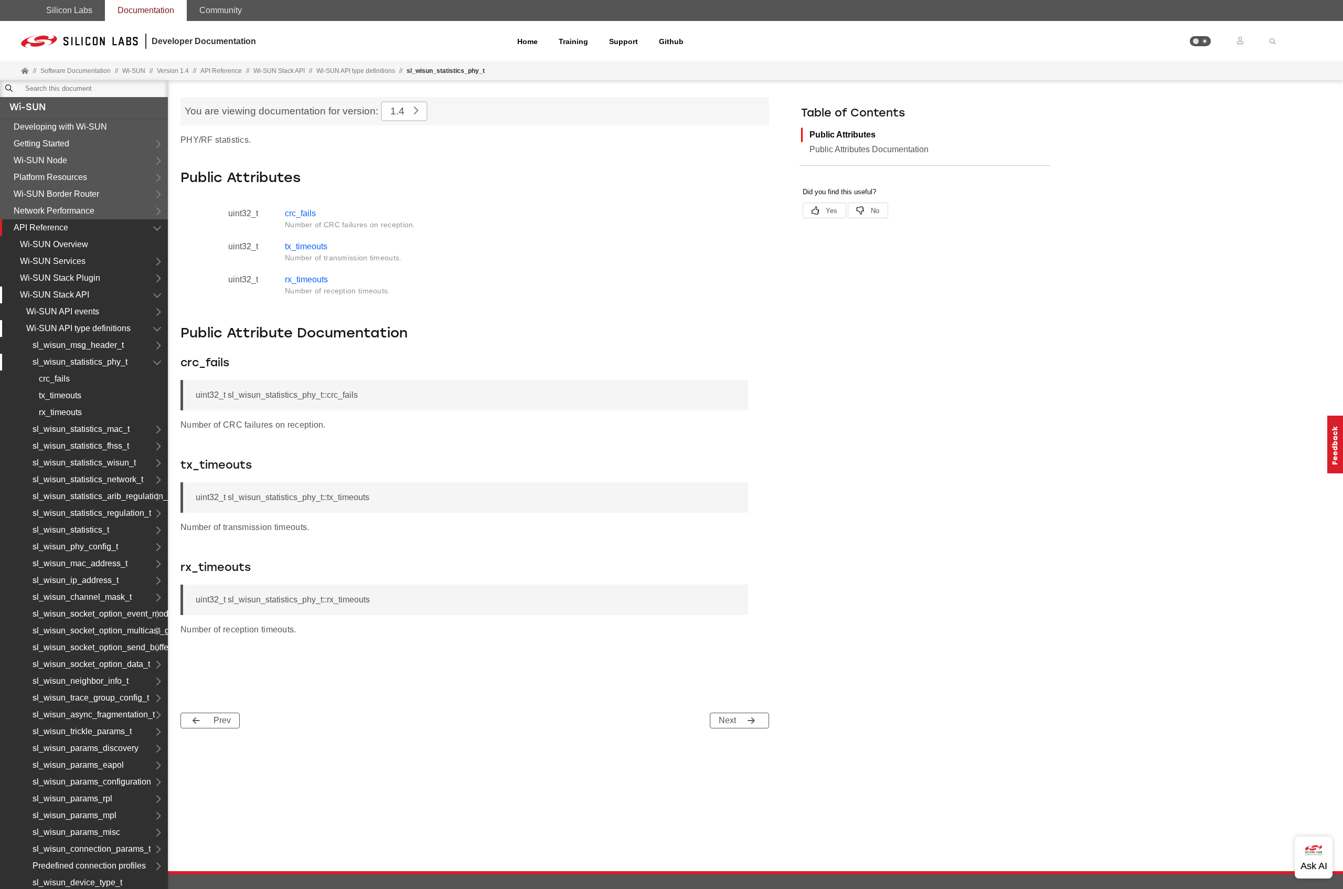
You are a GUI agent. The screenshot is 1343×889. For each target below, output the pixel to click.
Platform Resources (50, 177)
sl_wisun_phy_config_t (75, 546)
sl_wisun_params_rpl (72, 798)
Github (671, 41)
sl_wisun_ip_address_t (76, 580)
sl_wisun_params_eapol (78, 764)
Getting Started (41, 143)
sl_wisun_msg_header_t (78, 345)
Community (220, 10)
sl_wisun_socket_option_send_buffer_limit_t (100, 647)
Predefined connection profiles (89, 865)
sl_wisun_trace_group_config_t (91, 697)
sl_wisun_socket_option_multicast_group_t (100, 630)
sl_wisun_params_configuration (92, 781)
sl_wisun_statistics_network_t (88, 479)
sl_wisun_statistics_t (71, 529)
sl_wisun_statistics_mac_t (81, 429)
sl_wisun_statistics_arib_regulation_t (100, 496)
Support (623, 41)
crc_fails (54, 378)
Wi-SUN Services (53, 261)
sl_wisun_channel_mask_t (82, 596)
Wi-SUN (27, 108)
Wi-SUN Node (40, 160)
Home (527, 41)
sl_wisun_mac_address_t (80, 563)
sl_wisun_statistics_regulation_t (92, 513)
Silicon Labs (69, 10)
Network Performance (54, 210)
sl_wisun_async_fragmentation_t (94, 714)
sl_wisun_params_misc (76, 832)
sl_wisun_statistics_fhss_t (81, 445)
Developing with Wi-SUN (60, 126)
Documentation (146, 10)
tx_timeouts (60, 395)
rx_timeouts (60, 412)
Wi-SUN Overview (54, 244)
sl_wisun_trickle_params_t (82, 731)
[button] (1200, 41)
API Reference (41, 227)
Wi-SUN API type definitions (355, 71)
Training (573, 41)
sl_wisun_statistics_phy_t (80, 361)
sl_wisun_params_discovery (85, 748)
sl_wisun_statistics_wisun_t (84, 462)
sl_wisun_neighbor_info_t (81, 680)
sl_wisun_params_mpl (74, 815)
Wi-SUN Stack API (279, 71)
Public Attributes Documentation (869, 149)
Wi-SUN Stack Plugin (60, 277)
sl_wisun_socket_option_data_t (91, 664)
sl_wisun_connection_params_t (92, 848)
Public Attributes (842, 134)
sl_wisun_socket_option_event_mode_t (100, 613)
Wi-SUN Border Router (56, 193)
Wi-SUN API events (62, 311)
